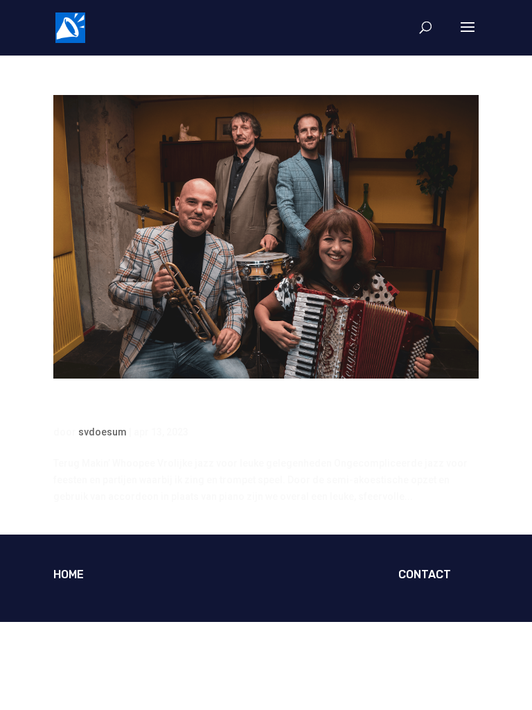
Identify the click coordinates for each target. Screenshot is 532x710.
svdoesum (102, 432)
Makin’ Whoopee (122, 408)
